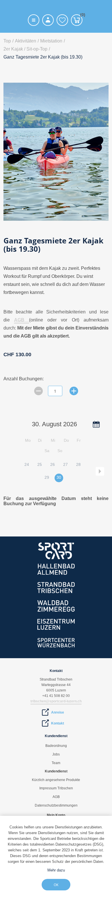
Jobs (56, 754)
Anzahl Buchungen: (23, 378)
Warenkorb (81, 15)
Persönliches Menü (48, 20)
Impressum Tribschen (56, 788)
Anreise (57, 712)
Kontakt (57, 723)
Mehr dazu (56, 870)
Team (56, 763)
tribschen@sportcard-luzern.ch (56, 701)
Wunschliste (62, 20)
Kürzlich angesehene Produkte (56, 780)
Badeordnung (56, 746)
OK (56, 884)
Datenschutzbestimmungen (56, 805)
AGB (21, 319)
